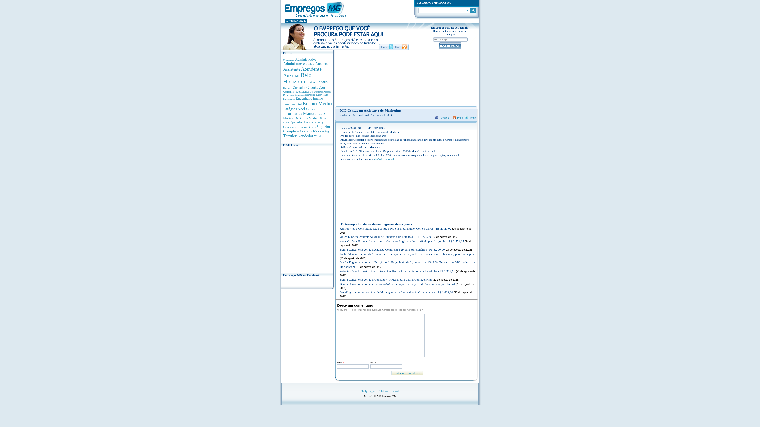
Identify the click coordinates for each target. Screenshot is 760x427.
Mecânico (289, 118)
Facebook (445, 117)
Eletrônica (309, 94)
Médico (314, 118)
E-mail (373, 362)
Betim (311, 82)
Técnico (290, 135)
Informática (292, 113)
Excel (300, 109)
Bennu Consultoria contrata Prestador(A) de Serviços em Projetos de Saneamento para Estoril (397, 284)
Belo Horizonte (297, 78)
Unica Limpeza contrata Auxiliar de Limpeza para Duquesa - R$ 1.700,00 (385, 236)
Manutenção (314, 113)
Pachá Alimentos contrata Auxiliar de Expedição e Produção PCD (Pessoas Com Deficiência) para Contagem (407, 254)
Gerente (311, 109)
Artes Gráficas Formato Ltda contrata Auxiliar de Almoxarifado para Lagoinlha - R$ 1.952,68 (397, 271)
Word (317, 136)
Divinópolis (288, 95)
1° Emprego (288, 60)
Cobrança (287, 88)
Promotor (309, 122)
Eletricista (299, 95)
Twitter (473, 117)
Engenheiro (304, 98)
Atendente (311, 69)
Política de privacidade (389, 391)
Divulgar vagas (296, 20)
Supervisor (306, 131)
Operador (296, 122)
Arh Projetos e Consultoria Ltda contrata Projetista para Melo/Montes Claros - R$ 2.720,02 (395, 228)
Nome (340, 362)
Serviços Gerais (306, 126)
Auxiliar (291, 75)
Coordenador (289, 91)
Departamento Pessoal (320, 91)
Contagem (317, 87)
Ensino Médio (317, 103)
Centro (322, 81)
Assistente (291, 69)
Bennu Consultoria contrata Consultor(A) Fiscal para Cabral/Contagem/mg (386, 279)
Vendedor (305, 136)
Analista (321, 64)
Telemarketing (321, 131)
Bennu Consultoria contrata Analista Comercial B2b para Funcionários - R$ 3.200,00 (392, 249)
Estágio (289, 109)
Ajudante (310, 64)
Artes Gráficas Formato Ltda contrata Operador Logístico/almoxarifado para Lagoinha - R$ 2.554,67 (402, 241)
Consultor (300, 88)
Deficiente (302, 91)
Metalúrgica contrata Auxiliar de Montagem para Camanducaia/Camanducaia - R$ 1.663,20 (396, 292)
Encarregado (322, 95)
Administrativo (306, 59)
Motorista (302, 118)
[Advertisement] (307, 209)
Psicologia (320, 122)
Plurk (460, 117)
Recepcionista (289, 127)
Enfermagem (289, 99)
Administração (294, 64)
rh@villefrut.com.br (384, 158)
